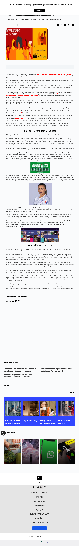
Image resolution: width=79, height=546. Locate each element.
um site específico (20, 118)
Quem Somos (39, 505)
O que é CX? (40, 518)
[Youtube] (45, 487)
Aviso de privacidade (39, 514)
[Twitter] (41, 487)
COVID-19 (19, 112)
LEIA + (72, 392)
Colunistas (39, 501)
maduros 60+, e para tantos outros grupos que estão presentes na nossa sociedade (39, 94)
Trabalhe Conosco (39, 523)
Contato (39, 510)
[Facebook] (34, 487)
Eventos (39, 497)
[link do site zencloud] (44, 542)
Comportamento (9, 418)
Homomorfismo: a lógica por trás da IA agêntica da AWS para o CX (56, 369)
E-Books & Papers (39, 493)
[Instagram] (38, 487)
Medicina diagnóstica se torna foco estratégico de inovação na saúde (18, 375)
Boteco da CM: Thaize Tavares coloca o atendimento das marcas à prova (20, 369)
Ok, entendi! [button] (39, 10)
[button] (57, 25)
